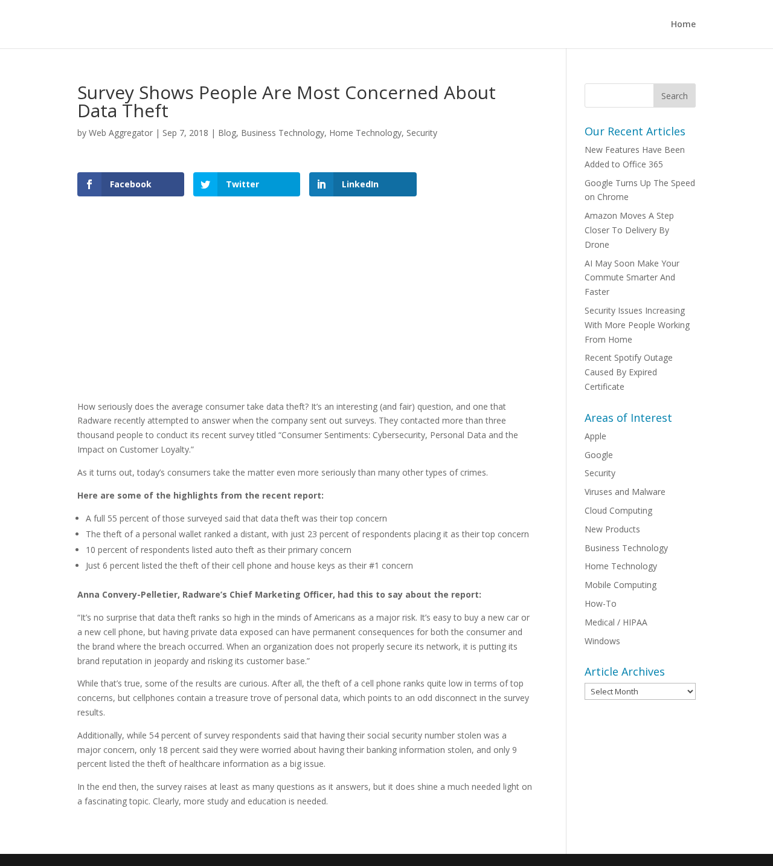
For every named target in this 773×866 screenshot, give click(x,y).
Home (683, 25)
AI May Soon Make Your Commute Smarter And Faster (632, 277)
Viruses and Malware (625, 491)
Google (599, 454)
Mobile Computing (620, 584)
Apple (595, 436)
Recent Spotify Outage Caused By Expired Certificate (629, 372)
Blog (227, 132)
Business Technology (282, 132)
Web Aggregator (121, 132)
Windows (602, 641)
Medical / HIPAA (616, 622)
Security (421, 132)
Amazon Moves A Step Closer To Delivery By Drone (629, 230)
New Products (612, 529)
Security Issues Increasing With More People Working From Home (637, 325)
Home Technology (365, 132)
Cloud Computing (618, 510)
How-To (601, 603)
